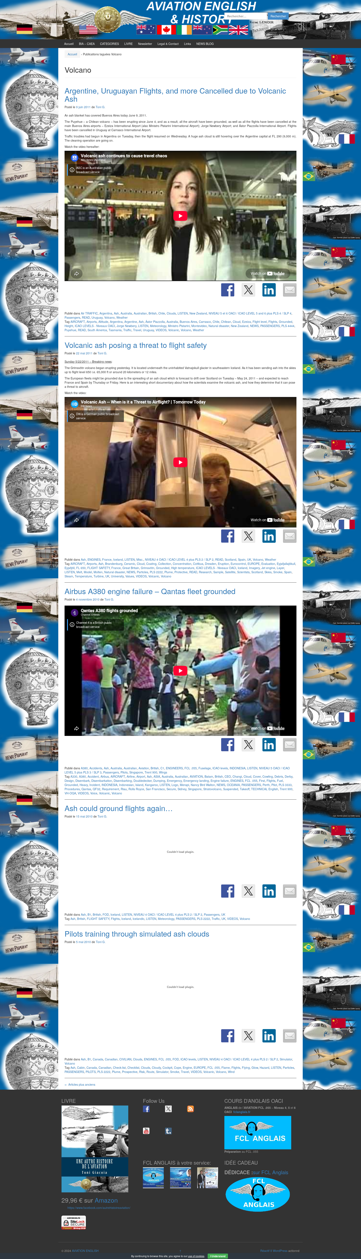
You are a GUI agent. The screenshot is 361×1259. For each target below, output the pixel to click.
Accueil (69, 44)
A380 (84, 768)
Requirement (110, 789)
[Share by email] (289, 290)
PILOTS (91, 1072)
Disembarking (123, 780)
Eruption (223, 564)
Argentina (105, 313)
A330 (73, 776)
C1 (162, 768)
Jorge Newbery (126, 326)
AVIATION (196, 776)
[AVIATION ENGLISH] (107, 19)
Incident (94, 785)
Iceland (118, 559)
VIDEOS (161, 330)
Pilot (274, 785)
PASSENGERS (270, 326)
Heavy (84, 785)
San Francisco (155, 789)
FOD (106, 914)
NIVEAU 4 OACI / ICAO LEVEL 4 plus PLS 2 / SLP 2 (179, 559)
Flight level (260, 322)
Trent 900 (151, 772)
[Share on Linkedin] (269, 290)
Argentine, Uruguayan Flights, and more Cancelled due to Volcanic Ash (175, 94)
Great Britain (130, 568)
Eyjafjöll (70, 568)
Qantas (86, 789)
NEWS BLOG (205, 44)
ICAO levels (220, 768)
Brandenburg (113, 564)
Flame (225, 1067)
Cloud (236, 322)
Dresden (210, 564)
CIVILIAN (125, 1059)
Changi (237, 776)
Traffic (127, 330)
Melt (79, 572)
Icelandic (138, 919)
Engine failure (220, 780)
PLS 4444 (287, 326)
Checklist (133, 1067)
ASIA (157, 776)
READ (86, 317)
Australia (126, 313)
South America (97, 330)
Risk (142, 1072)
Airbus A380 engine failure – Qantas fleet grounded (150, 591)
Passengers (72, 317)
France (107, 559)
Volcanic (173, 330)
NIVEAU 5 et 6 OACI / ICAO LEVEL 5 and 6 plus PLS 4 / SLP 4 (250, 313)
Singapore (136, 772)
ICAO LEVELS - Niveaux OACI (95, 326)
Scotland (230, 559)
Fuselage (204, 768)
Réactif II (266, 1251)
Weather (122, 317)
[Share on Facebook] (227, 290)
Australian (140, 313)
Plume (168, 572)
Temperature (83, 576)
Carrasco (205, 322)
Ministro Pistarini (179, 326)
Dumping (159, 780)
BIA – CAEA (87, 44)
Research (205, 572)
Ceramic (129, 564)
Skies (268, 572)
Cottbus (198, 564)
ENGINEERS (174, 768)
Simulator (286, 1059)
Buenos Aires (188, 322)
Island (139, 785)
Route (150, 1072)
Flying (246, 1067)
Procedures (72, 789)
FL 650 (81, 568)
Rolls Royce (136, 789)
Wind (231, 1072)
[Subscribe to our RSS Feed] (190, 1109)
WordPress (280, 1251)
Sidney (182, 789)
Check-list (119, 1067)
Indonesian (126, 785)
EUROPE (254, 564)
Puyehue (70, 330)
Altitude (103, 322)
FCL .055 (190, 768)
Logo (175, 785)
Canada (98, 1059)
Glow (255, 1067)
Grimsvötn (147, 568)
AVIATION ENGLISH (85, 1251)
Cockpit (167, 1067)
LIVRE (128, 44)
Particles (142, 572)
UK (249, 559)
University (117, 576)
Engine (187, 1067)
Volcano (109, 317)
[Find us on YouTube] (146, 1131)
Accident (93, 776)
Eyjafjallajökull (286, 564)
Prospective (129, 1072)
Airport (140, 776)
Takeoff (244, 789)
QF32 (96, 789)
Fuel (280, 780)
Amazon (106, 1200)
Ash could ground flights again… (119, 808)
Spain (241, 559)
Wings (163, 772)
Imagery (254, 568)
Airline (131, 776)
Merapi (184, 785)
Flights (272, 322)
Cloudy (156, 1067)
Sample (218, 572)
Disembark (82, 780)
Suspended (230, 789)
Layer (280, 568)
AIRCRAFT (77, 322)
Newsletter (145, 44)
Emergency (174, 780)
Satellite (230, 572)
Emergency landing (196, 780)
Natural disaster (218, 326)
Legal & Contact (168, 44)
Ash (116, 313)
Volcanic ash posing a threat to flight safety (136, 344)
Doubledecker (142, 780)
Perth (266, 785)
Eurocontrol (238, 564)
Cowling (267, 776)
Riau (124, 789)
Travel (137, 330)
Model (88, 572)
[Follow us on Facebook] (146, 1109)
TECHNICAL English (264, 789)
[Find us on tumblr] (168, 1131)
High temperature (182, 568)
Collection (164, 564)
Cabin (81, 1067)
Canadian (111, 1059)
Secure (171, 789)
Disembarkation (101, 780)
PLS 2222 (156, 572)
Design (69, 780)
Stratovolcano (212, 789)
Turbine (99, 576)
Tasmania (115, 330)
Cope (177, 1067)
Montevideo (199, 326)
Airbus (104, 776)
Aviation (144, 768)
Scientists (243, 572)
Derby (288, 776)
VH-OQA (70, 793)
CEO (228, 776)
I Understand (217, 1256)
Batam (209, 776)
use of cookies (196, 1256)
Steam (69, 576)
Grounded (285, 322)
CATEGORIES (109, 44)
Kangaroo (151, 785)
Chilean (226, 322)
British (153, 313)
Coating (151, 564)
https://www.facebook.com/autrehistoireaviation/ (98, 1208)
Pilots (124, 772)
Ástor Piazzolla (155, 322)
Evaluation (268, 564)
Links (187, 44)
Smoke (277, 572)
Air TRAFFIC (89, 313)
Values (129, 576)
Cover (257, 776)
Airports (91, 322)
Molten (98, 572)
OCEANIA (233, 785)
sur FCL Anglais (270, 1172)
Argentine (130, 322)
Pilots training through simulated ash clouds (137, 933)
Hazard (264, 1067)
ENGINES (94, 559)
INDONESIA (237, 768)
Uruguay (97, 317)
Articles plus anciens (80, 1084)
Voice (93, 793)
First (262, 780)
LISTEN (183, 313)
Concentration (182, 564)
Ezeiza (246, 322)
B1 (89, 914)
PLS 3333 (285, 785)
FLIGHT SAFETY (98, 568)
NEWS (254, 326)
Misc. (139, 559)
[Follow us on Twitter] (168, 1109)
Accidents (95, 768)
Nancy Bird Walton (203, 785)
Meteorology (158, 326)
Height (69, 326)
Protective (181, 572)
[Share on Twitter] (248, 290)
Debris (279, 776)
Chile (161, 313)
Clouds (171, 313)
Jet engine (268, 568)
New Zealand (198, 313)
